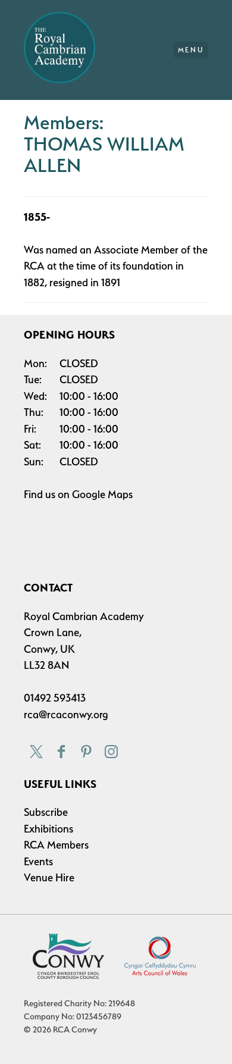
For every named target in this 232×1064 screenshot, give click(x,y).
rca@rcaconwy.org (66, 714)
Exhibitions (48, 828)
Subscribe (46, 812)
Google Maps (102, 494)
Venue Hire (49, 877)
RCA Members (56, 844)
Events (38, 861)
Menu (191, 50)
